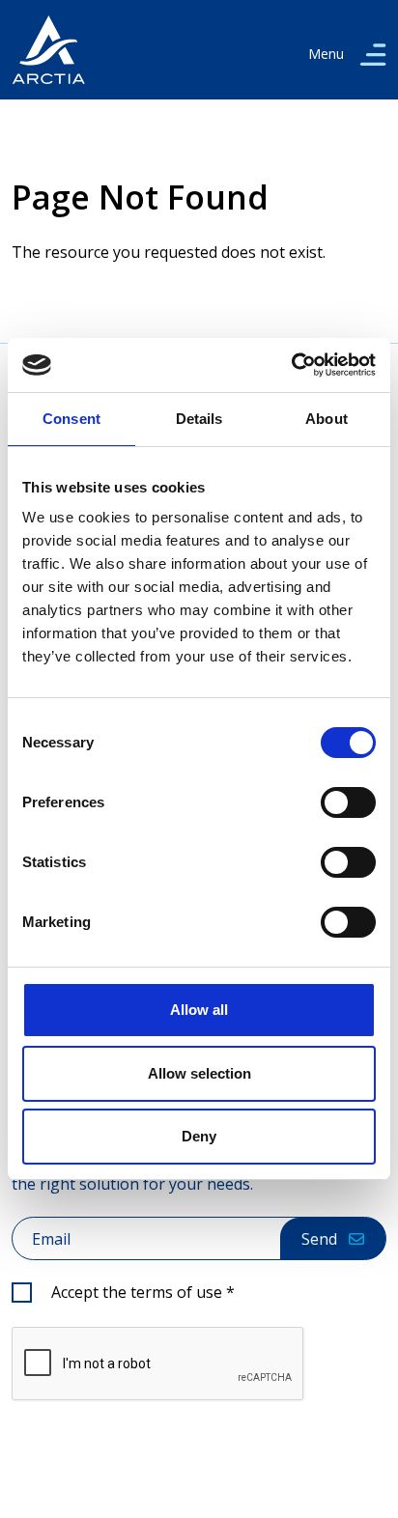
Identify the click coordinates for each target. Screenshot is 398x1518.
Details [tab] (199, 418)
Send (319, 1239)
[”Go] (48, 49)
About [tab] (326, 418)
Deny (199, 1136)
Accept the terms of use (143, 1292)
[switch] (348, 802)
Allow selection (199, 1073)
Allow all (199, 1009)
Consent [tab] (71, 418)
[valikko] (372, 54)
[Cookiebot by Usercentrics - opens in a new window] (291, 365)
